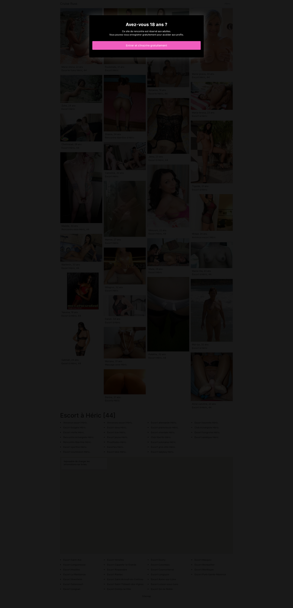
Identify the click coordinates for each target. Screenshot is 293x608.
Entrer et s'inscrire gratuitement (146, 45)
